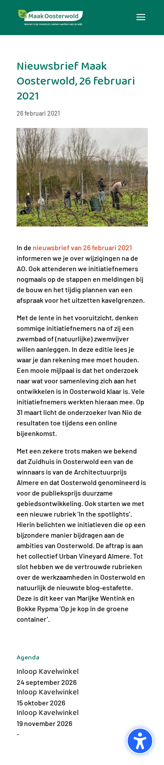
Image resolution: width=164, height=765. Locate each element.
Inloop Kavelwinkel (48, 672)
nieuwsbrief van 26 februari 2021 (82, 247)
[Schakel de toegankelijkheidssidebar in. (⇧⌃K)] (140, 741)
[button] (141, 23)
